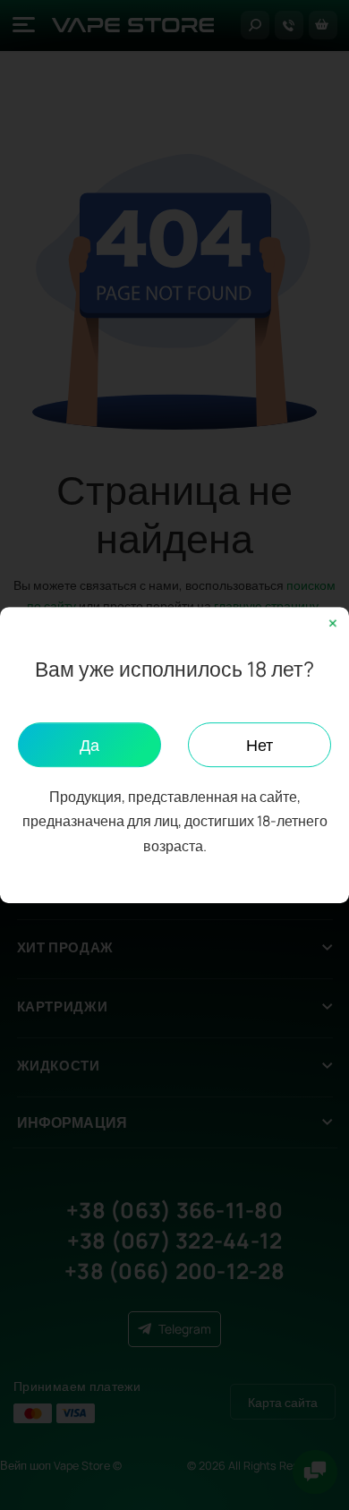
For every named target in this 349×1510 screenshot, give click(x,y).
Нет (259, 744)
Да (89, 744)
